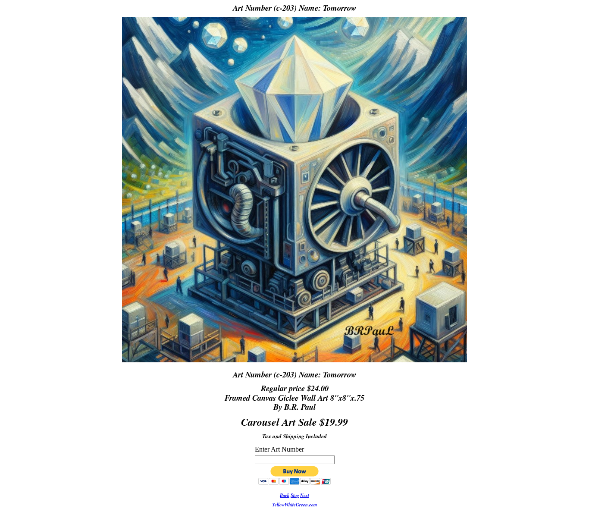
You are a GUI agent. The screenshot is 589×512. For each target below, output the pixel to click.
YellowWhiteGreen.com (294, 504)
